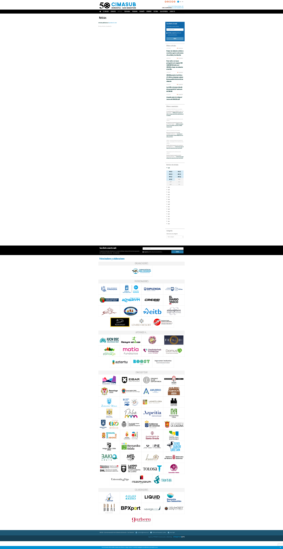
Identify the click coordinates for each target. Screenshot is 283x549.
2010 (169, 223)
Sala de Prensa (164, 11)
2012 (169, 218)
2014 (169, 214)
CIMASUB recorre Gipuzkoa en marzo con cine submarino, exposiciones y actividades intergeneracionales (174, 125)
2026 (169, 167)
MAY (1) (170, 176)
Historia (156, 11)
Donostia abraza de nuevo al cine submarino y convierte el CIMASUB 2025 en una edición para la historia (174, 135)
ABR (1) (179, 174)
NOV (171, 184)
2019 (169, 201)
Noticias (120, 11)
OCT (179, 182)
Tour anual (127, 11)
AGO (179, 179)
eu (180, 1)
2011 (169, 221)
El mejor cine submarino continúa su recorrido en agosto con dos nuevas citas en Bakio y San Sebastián (174, 53)
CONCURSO (113, 11)
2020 (169, 199)
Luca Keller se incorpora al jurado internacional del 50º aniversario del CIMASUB (174, 89)
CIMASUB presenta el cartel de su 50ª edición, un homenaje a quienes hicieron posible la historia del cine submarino (174, 114)
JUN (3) (179, 176)
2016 (169, 209)
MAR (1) (170, 174)
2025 (169, 187)
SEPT (171, 182)
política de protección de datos (155, 252)
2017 (169, 206)
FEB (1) (179, 171)
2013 (169, 216)
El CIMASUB (105, 11)
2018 (169, 204)
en (182, 1)
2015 (169, 211)
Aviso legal (172, 532)
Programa (134, 11)
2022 (169, 194)
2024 (169, 189)
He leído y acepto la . (174, 34)
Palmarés (142, 11)
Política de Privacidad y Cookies (159, 532)
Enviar (175, 38)
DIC (179, 184)
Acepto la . (153, 252)
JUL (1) (170, 179)
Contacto (172, 11)
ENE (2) (170, 171)
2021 (169, 197)
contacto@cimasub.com (143, 532)
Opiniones (149, 11)
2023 (169, 192)
